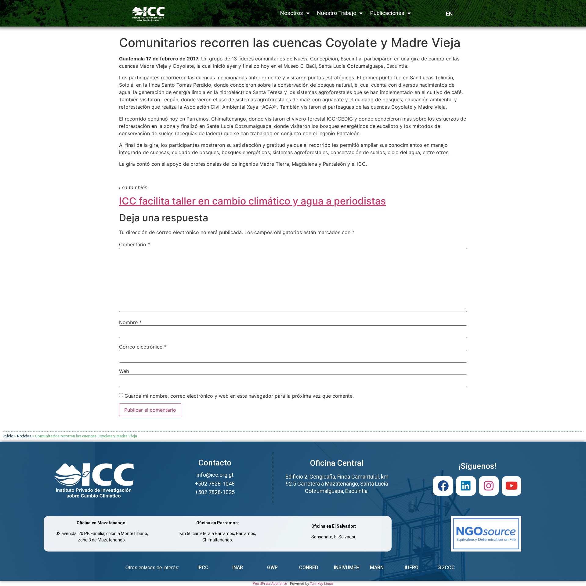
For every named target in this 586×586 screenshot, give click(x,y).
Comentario (134, 244)
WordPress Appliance (270, 583)
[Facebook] (443, 486)
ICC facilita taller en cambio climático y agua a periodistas (252, 201)
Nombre (130, 322)
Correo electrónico (143, 346)
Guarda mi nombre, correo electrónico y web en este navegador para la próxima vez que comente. (239, 395)
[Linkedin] (466, 486)
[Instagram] (489, 486)
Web (124, 371)
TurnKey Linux (321, 583)
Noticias (24, 435)
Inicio (8, 435)
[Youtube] (512, 486)
